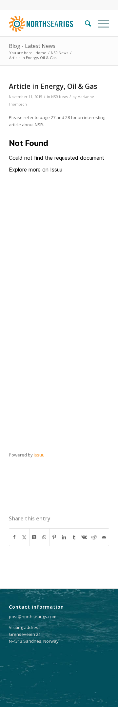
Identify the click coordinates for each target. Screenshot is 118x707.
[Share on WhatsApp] (44, 537)
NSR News (59, 96)
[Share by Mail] (104, 537)
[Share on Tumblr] (74, 537)
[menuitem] (84, 23)
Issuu (39, 455)
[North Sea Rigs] (49, 23)
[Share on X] (24, 537)
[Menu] (100, 23)
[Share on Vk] (84, 537)
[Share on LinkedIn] (64, 537)
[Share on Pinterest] (54, 537)
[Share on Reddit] (94, 537)
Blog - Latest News (32, 46)
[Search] (84, 23)
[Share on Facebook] (14, 537)
